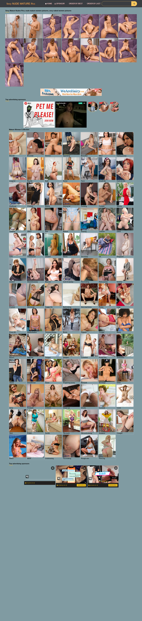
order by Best (76, 3)
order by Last (93, 3)
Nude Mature (20, 3)
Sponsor (60, 3)
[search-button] (134, 3)
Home (49, 3)
